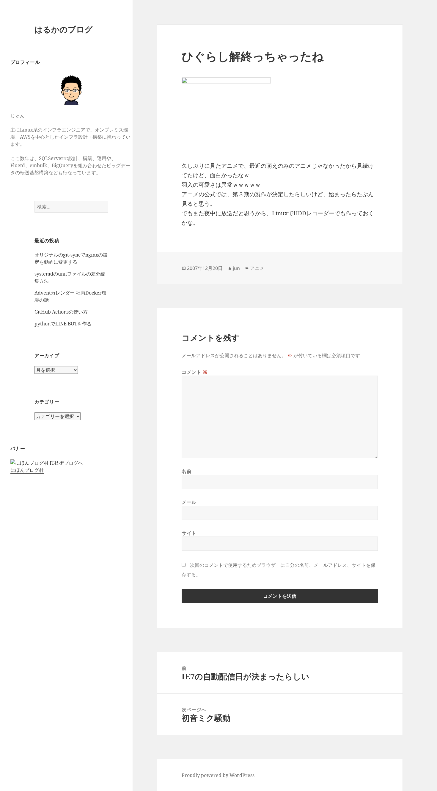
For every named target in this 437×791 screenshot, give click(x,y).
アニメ (257, 268)
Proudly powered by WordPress (218, 775)
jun (236, 268)
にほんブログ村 (27, 470)
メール (189, 502)
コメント (195, 372)
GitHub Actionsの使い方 (61, 312)
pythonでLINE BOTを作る (63, 323)
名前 (186, 471)
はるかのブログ (63, 29)
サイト (189, 533)
